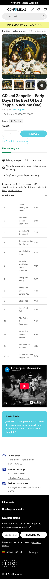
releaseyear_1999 (30, 184)
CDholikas (16, 574)
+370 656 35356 (16, 473)
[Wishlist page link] (38, 9)
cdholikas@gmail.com (19, 478)
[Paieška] (43, 16)
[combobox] (24, 16)
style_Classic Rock (27, 187)
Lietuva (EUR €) (14, 552)
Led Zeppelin (18, 109)
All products (19, 31)
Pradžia (6, 31)
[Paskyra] (36, 9)
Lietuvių (32, 552)
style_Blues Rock (10, 187)
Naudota (17, 121)
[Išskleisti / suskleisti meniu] (3, 9)
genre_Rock (15, 184)
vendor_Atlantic (15, 190)
